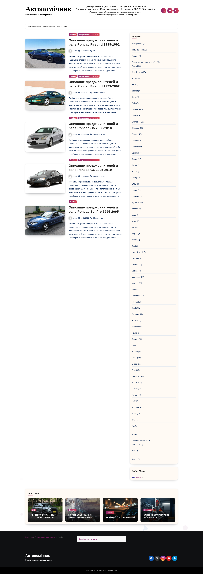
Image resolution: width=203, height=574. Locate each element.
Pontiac (73, 34)
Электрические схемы (87, 9)
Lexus (134, 258)
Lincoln (135, 265)
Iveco (134, 221)
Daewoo (135, 147)
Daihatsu (135, 153)
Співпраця (131, 14)
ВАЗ (133, 420)
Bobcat (135, 91)
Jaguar (135, 234)
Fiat (133, 172)
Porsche (135, 327)
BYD (134, 103)
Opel (134, 308)
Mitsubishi (136, 296)
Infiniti (134, 209)
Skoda (134, 364)
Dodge (134, 159)
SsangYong (137, 376)
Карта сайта (148, 9)
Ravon (134, 333)
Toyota (134, 395)
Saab (134, 345)
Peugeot (135, 314)
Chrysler (135, 128)
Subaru (135, 383)
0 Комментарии (99, 51)
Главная (29, 537)
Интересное (125, 6)
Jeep (134, 240)
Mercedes (136, 277)
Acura (134, 66)
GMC (134, 184)
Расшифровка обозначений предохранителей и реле (115, 12)
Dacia (134, 140)
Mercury (135, 283)
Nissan (135, 302)
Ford (134, 178)
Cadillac (135, 109)
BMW (134, 85)
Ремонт (114, 6)
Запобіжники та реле (88, 539)
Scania (135, 352)
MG (133, 289)
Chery (134, 116)
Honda (134, 190)
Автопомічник (48, 9)
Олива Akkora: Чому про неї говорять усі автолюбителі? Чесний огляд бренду (156, 519)
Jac (133, 227)
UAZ (134, 401)
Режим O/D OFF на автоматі (120, 517)
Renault (135, 339)
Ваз (133, 451)
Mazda (134, 271)
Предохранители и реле (97, 6)
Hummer (135, 196)
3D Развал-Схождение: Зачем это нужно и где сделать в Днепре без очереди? (80, 519)
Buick (134, 97)
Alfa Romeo (137, 72)
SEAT (134, 358)
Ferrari (134, 165)
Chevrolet (136, 122)
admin (75, 51)
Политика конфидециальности (109, 14)
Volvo (134, 414)
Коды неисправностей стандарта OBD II (120, 9)
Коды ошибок (138, 50)
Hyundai (135, 203)
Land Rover (137, 252)
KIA (133, 246)
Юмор (134, 459)
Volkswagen (137, 407)
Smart (134, 370)
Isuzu (134, 215)
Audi (134, 78)
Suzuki (135, 389)
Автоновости (139, 6)
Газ (133, 426)
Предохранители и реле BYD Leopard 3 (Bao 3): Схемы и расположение (43, 517)
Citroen (135, 134)
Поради (135, 56)
